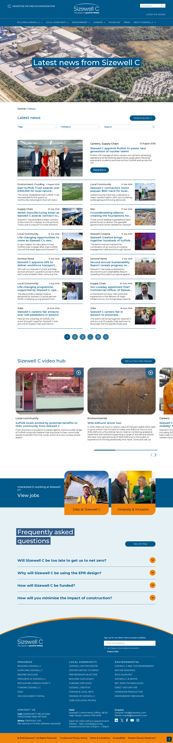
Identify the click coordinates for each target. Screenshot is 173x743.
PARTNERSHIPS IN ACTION (83, 674)
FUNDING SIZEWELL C (29, 687)
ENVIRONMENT (80, 22)
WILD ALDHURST (124, 674)
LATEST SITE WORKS (155, 14)
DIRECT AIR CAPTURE (126, 687)
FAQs (20, 692)
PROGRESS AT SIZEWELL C (31, 679)
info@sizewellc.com (135, 712)
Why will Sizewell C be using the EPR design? (59, 573)
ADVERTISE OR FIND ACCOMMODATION (33, 6)
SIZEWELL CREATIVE (80, 687)
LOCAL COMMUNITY (56, 22)
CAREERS (98, 22)
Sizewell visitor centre (83, 666)
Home (21, 108)
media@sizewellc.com (134, 715)
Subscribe (113, 651)
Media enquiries (141, 118)
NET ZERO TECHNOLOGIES (129, 683)
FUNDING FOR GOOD (80, 683)
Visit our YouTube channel (138, 361)
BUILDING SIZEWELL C (28, 22)
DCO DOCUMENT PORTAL (31, 696)
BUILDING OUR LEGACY (81, 679)
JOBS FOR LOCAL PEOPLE (82, 700)
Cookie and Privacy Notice (73, 738)
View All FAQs (140, 544)
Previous (151, 455)
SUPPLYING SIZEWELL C (30, 670)
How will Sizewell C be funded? (46, 585)
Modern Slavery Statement (142, 738)
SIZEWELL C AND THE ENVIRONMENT (134, 666)
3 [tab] (146, 450)
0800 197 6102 (39, 716)
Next (106, 337)
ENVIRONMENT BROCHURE (129, 696)
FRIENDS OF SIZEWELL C (82, 696)
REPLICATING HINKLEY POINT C (34, 683)
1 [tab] (104, 450)
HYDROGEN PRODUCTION (129, 692)
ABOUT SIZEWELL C (144, 22)
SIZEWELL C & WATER (126, 679)
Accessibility (119, 738)
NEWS (127, 22)
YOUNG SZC (114, 22)
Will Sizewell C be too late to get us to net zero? (61, 560)
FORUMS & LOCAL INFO (81, 692)
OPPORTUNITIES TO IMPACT (84, 670)
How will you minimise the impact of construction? (64, 598)
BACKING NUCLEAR (27, 674)
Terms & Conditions (100, 738)
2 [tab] (125, 450)
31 (98, 336)
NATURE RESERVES (125, 670)
